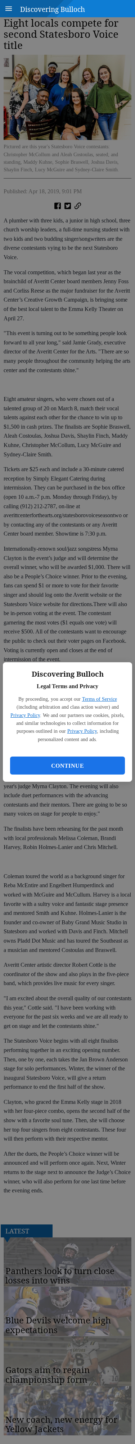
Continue (67, 766)
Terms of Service (99, 699)
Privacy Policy (25, 715)
